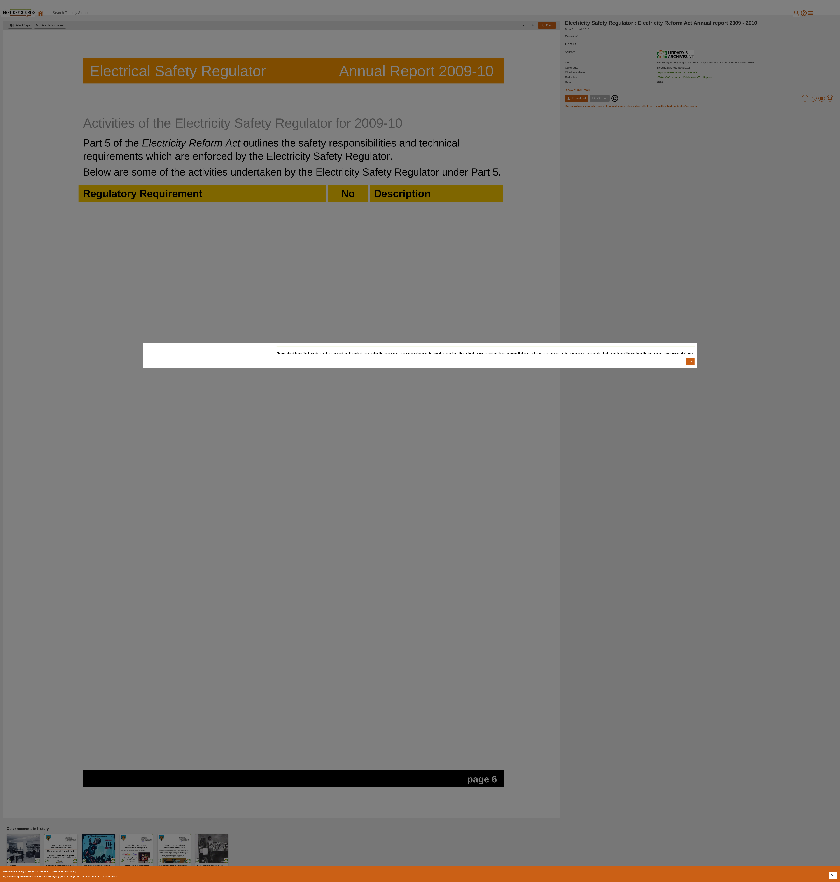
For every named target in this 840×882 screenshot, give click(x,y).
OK (690, 361)
